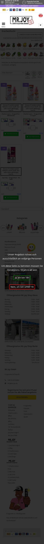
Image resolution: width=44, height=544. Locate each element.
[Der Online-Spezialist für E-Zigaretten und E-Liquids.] (22, 20)
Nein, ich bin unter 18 (22, 286)
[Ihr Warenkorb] (41, 25)
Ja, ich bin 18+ (22, 277)
